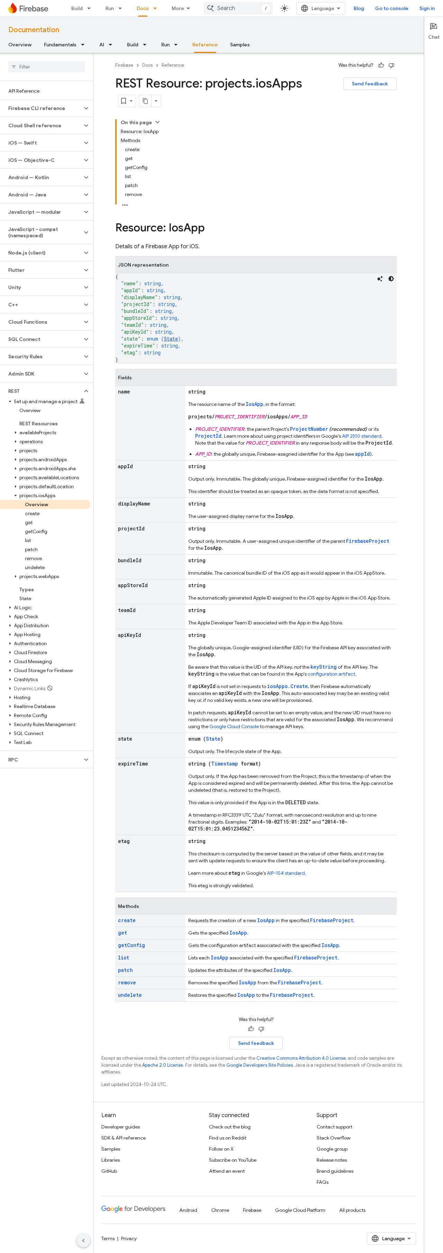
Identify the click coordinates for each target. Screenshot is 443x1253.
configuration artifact (331, 674)
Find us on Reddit (227, 1138)
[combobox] (238, 8)
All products (352, 1210)
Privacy (129, 1238)
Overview (19, 44)
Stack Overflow (334, 1138)
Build (77, 8)
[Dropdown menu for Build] (91, 8)
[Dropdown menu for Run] (122, 8)
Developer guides (120, 1127)
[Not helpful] (391, 65)
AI (101, 44)
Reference (205, 44)
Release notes (332, 1160)
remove (127, 982)
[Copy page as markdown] (145, 101)
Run (110, 8)
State (171, 338)
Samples (240, 44)
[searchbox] (46, 66)
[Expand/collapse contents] (157, 122)
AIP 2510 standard (361, 436)
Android (188, 1210)
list (123, 957)
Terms (108, 1238)
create (127, 920)
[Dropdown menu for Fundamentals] (84, 44)
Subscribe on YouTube (232, 1160)
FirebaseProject (367, 541)
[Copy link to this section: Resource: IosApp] (212, 228)
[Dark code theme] (391, 278)
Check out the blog (230, 1127)
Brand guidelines (335, 1171)
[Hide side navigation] (83, 1240)
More (178, 8)
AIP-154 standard (286, 873)
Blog (359, 8)
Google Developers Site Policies (259, 1065)
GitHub (109, 1171)
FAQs (322, 1182)
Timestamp (224, 763)
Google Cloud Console (234, 726)
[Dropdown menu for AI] (112, 44)
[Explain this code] (380, 278)
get (122, 932)
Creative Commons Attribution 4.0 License (301, 1058)
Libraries (110, 1160)
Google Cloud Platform (300, 1210)
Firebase (124, 65)
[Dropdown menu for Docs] (157, 8)
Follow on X (221, 1149)
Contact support (334, 1127)
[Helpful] (381, 65)
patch (125, 970)
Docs (143, 8)
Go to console (391, 8)
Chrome (220, 1210)
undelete (130, 995)
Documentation (33, 30)
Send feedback (370, 84)
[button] (41, 108)
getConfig (131, 945)
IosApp (254, 404)
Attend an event (227, 1171)
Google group (332, 1149)
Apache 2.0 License (162, 1065)
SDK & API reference (123, 1138)
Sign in (427, 8)
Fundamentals (60, 44)
